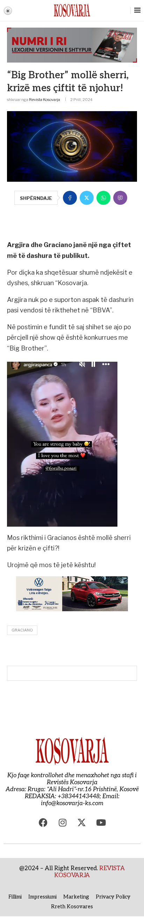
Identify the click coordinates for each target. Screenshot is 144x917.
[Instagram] (62, 822)
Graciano (22, 630)
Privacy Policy (113, 897)
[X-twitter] (82, 822)
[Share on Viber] (120, 198)
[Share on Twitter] (87, 198)
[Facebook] (43, 822)
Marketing (76, 897)
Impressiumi (42, 897)
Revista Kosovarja (44, 99)
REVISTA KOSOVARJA (89, 872)
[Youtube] (101, 822)
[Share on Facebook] (70, 198)
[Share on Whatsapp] (103, 198)
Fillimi (15, 897)
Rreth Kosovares (72, 906)
